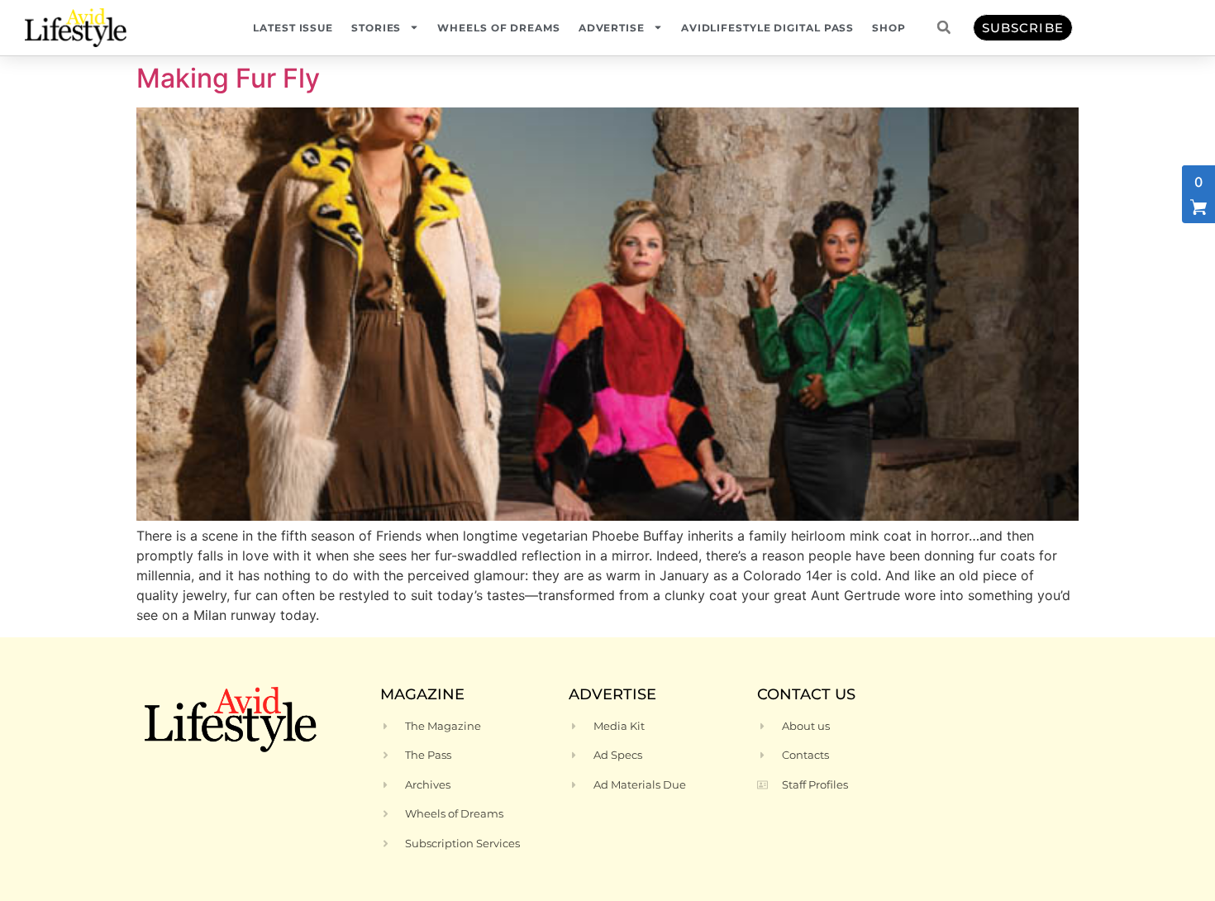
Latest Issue (293, 27)
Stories (376, 27)
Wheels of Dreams (498, 27)
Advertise (612, 27)
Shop (889, 27)
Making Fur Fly (228, 78)
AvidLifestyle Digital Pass (767, 27)
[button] (944, 27)
